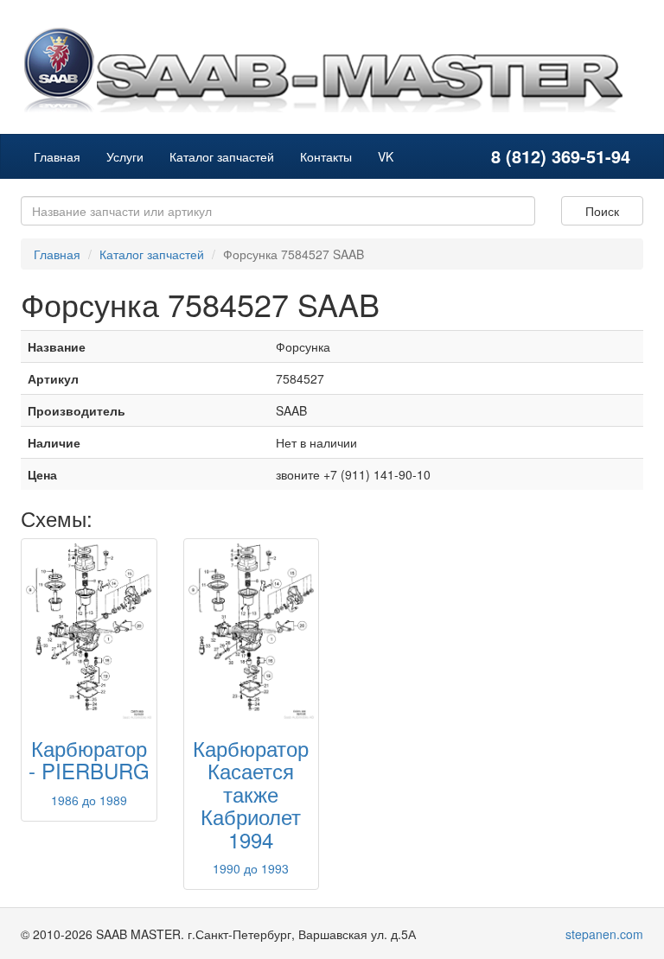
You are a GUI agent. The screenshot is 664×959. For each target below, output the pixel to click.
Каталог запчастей (221, 156)
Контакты (326, 156)
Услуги (125, 156)
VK (385, 156)
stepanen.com (604, 934)
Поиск (602, 210)
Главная (57, 156)
